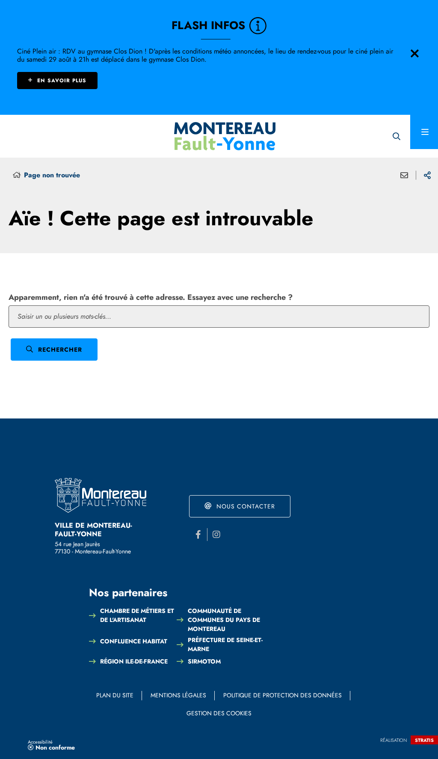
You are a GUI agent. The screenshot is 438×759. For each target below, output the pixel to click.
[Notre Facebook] (198, 534)
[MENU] (424, 132)
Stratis (424, 740)
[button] (396, 136)
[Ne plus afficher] (414, 53)
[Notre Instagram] (216, 534)
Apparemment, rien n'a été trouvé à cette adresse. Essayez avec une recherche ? (151, 297)
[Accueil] (17, 175)
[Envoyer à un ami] (404, 175)
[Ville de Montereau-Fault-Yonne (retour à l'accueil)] (224, 136)
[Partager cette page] (427, 175)
